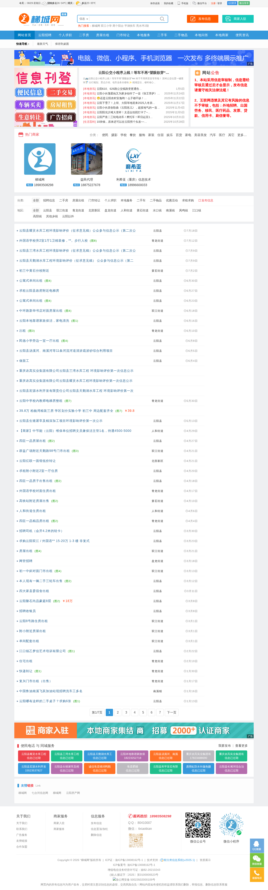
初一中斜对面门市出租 (36, 571)
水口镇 (157, 210)
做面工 (24, 360)
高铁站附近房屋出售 (34, 501)
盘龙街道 (110, 210)
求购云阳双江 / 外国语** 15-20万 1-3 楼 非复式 (54, 541)
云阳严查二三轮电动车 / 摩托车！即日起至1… (118, 117)
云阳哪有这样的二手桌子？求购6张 (45, 701)
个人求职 (65, 35)
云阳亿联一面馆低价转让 (37, 460)
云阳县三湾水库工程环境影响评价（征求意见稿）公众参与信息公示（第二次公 (77, 250)
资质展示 (205, 860)
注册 (213, 3)
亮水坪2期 (142, 25)
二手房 (84, 35)
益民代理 (86, 179)
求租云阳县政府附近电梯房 (39, 290)
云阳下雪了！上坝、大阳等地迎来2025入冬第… (119, 102)
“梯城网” (85, 860)
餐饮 (133, 135)
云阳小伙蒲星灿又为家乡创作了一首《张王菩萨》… (121, 93)
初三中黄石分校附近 (34, 270)
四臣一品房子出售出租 (36, 480)
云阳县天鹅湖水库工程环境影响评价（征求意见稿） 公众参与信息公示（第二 (76, 260)
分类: (20, 200)
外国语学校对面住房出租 (37, 491)
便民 (105, 135)
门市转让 (123, 35)
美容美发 (200, 135)
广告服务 (21, 834)
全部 (36, 200)
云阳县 (47, 210)
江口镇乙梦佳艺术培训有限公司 (42, 651)
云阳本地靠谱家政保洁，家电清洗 (44, 320)
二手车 (162, 35)
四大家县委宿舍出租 (34, 591)
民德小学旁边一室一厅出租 (39, 340)
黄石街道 (143, 210)
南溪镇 (170, 210)
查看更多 (241, 745)
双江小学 (106, 25)
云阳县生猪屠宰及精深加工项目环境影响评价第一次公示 (61, 420)
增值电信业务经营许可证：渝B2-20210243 (134, 869)
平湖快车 (129, 25)
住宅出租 (26, 661)
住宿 (160, 135)
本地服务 (143, 35)
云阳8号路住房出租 (33, 621)
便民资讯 (242, 35)
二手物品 (181, 35)
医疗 (222, 135)
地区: (20, 210)
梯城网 (96, 25)
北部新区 (94, 210)
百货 (179, 135)
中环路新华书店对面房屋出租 (41, 310)
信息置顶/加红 (99, 829)
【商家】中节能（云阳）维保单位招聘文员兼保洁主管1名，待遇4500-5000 (75, 430)
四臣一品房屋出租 (32, 440)
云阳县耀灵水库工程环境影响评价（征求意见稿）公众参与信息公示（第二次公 (77, 230)
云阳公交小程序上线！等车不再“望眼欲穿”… (133, 73)
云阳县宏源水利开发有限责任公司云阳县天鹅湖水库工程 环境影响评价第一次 (76, 390)
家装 (151, 135)
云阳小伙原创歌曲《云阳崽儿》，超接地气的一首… (121, 107)
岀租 (22, 330)
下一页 (171, 712)
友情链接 (21, 840)
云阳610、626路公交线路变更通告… (112, 88)
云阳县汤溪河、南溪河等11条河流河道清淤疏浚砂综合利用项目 (66, 350)
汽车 (213, 135)
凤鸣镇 (183, 210)
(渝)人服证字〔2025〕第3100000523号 (134, 874)
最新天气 (42, 43)
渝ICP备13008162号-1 (129, 860)
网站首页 (24, 35)
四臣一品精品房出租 (34, 521)
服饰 (142, 135)
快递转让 (26, 671)
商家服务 (59, 829)
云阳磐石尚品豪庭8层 (35, 601)
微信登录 (244, 3)
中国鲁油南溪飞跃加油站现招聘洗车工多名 (51, 691)
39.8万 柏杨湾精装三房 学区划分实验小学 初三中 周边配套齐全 (66, 410)
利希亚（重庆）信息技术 (133, 179)
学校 (123, 135)
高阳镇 (37, 216)
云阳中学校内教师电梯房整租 (41, 400)
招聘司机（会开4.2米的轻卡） (41, 531)
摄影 (114, 135)
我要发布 (224, 745)
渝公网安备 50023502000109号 (135, 879)
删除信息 (96, 834)
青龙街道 (78, 210)
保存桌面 (155, 3)
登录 (219, 3)
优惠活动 (172, 200)
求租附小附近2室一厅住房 (38, 470)
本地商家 (222, 35)
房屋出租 (102, 35)
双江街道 (62, 210)
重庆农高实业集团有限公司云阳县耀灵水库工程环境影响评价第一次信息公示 (76, 380)
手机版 (184, 3)
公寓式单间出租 (31, 280)
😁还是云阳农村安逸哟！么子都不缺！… (115, 98)
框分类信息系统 (179, 860)
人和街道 (126, 210)
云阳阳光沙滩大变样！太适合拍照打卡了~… (116, 112)
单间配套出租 (29, 641)
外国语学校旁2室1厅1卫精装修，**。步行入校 (53, 240)
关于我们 (21, 823)
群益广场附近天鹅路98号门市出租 (44, 450)
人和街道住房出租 (32, 511)
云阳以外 (68, 216)
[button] (43, 123)
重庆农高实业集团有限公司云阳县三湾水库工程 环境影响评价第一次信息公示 (76, 370)
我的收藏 (168, 3)
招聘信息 (49, 200)
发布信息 (207, 200)
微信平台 (202, 3)
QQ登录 (232, 3)
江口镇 (196, 210)
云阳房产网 (73, 792)
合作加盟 (21, 846)
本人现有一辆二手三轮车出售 (41, 581)
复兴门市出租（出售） (36, 681)
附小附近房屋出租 (32, 631)
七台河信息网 (40, 792)
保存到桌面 (62, 43)
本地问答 (201, 35)
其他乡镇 (52, 216)
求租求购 (188, 200)
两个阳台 (118, 25)
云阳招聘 (45, 35)
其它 (231, 135)
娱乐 (170, 135)
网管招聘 (26, 561)
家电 (188, 135)
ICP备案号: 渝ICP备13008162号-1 (134, 864)
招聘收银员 (27, 611)
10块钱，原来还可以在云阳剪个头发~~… (115, 121)
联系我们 (21, 829)
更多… (242, 135)
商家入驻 (59, 823)
